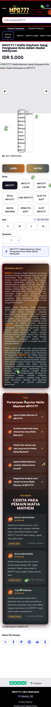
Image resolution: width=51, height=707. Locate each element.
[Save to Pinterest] (29, 642)
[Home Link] (19, 10)
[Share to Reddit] (37, 642)
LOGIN (39, 12)
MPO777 (9, 273)
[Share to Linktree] (21, 642)
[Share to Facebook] (13, 642)
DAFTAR (38, 168)
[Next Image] (46, 91)
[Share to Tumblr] (45, 642)
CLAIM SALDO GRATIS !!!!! (15, 627)
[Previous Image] (5, 91)
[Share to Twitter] (5, 642)
